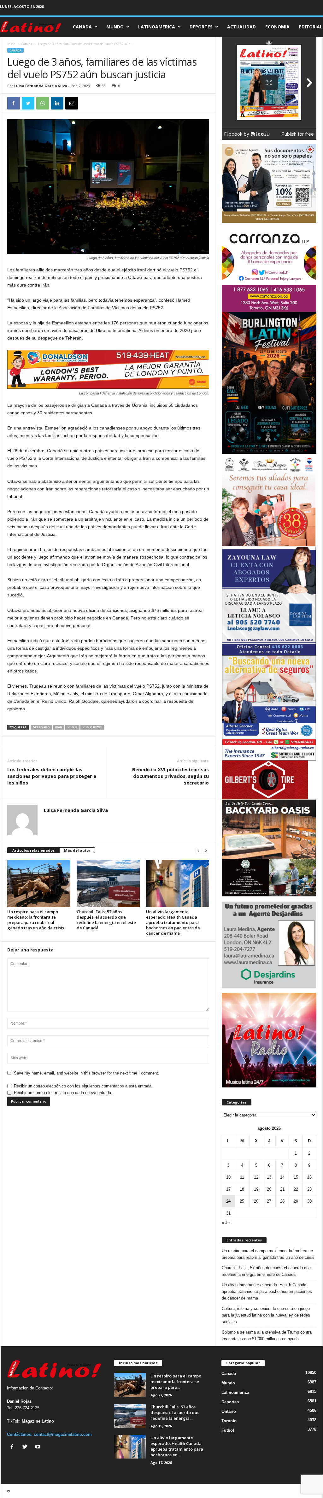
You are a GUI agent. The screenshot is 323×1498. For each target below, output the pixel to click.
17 (228, 1189)
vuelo (72, 727)
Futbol (227, 1430)
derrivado (41, 727)
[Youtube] (38, 1447)
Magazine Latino (38, 1421)
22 (296, 1189)
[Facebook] (13, 1447)
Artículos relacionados (33, 850)
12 (256, 1177)
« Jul (226, 1222)
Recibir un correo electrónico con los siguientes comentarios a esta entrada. (83, 1086)
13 (269, 1177)
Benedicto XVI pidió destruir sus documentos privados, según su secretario (170, 776)
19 (256, 1189)
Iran (58, 727)
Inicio (11, 44)
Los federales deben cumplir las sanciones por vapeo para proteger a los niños (51, 776)
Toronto (229, 1420)
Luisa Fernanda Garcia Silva (40, 85)
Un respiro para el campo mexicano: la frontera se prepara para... (175, 1381)
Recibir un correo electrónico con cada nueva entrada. (63, 1092)
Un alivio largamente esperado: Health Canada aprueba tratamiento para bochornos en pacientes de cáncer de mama (173, 922)
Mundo (115, 27)
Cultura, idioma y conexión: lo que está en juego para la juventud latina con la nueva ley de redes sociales (266, 1315)
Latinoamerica (156, 27)
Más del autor (77, 850)
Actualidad (241, 27)
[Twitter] (26, 1447)
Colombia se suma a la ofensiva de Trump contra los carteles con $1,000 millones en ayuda (267, 1335)
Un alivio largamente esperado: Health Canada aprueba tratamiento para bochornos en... (176, 1446)
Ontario (228, 1411)
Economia (277, 27)
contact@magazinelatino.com (63, 1434)
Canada (82, 27)
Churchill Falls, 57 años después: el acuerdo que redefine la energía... (175, 1412)
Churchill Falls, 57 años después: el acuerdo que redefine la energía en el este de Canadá (106, 920)
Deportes (201, 27)
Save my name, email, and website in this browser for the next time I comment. (86, 1073)
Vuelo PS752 (92, 727)
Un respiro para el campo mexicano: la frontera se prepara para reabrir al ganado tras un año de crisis (35, 920)
